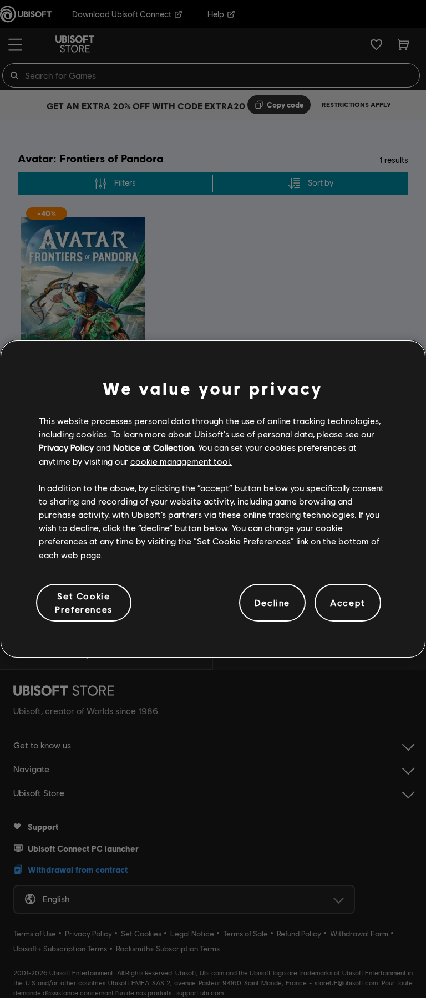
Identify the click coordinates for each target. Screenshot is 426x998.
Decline (272, 602)
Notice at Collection (153, 447)
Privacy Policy (66, 447)
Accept (348, 602)
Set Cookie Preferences (84, 602)
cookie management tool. (181, 461)
